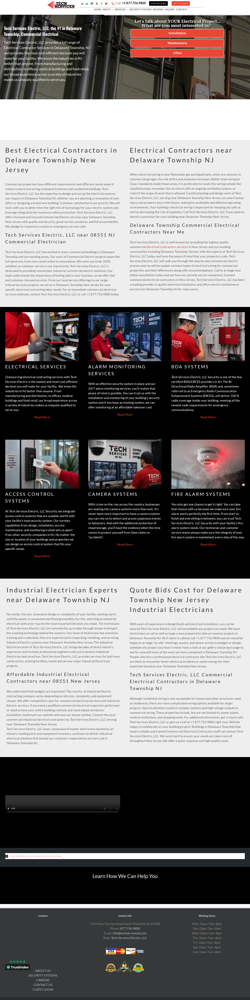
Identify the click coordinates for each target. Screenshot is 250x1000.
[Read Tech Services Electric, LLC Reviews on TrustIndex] (18, 967)
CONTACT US (42, 985)
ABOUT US (43, 970)
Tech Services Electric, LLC (129, 938)
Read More (41, 417)
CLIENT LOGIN (43, 989)
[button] (125, 856)
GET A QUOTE (181, 3)
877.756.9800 (130, 928)
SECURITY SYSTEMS (43, 975)
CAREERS (43, 980)
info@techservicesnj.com (129, 933)
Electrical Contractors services (167, 247)
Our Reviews (158, 3)
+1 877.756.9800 (134, 3)
